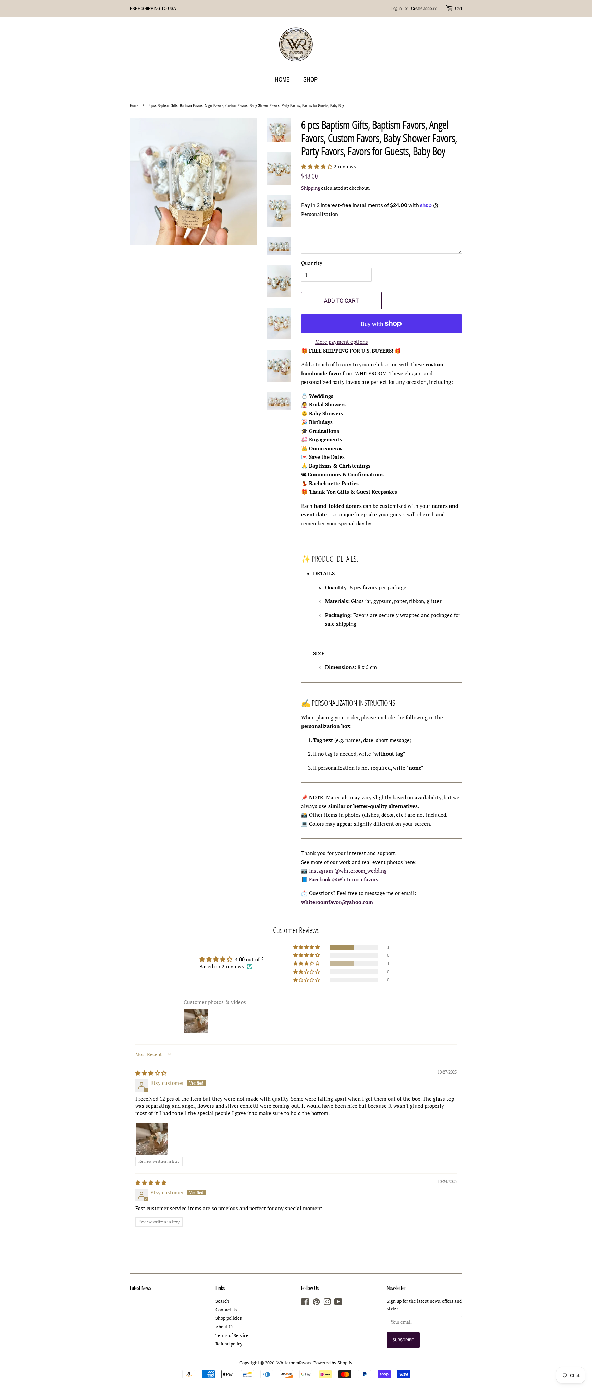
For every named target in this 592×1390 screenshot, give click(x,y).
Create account (424, 8)
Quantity (311, 263)
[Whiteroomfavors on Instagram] (327, 1303)
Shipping (310, 188)
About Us (224, 1327)
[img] (150, 1072)
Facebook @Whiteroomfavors (343, 879)
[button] (317, 166)
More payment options (341, 341)
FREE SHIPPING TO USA (153, 8)
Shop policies (228, 1318)
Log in (396, 8)
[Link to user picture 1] (151, 1138)
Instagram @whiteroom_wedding (348, 870)
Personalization (319, 214)
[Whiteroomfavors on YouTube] (338, 1303)
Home (282, 79)
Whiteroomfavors (293, 1363)
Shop (310, 79)
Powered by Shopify (333, 1363)
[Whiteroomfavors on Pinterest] (316, 1303)
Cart (458, 8)
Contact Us (226, 1310)
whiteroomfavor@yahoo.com (337, 902)
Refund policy (229, 1344)
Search (222, 1301)
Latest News (140, 1288)
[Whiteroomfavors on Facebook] (305, 1303)
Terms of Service (231, 1335)
